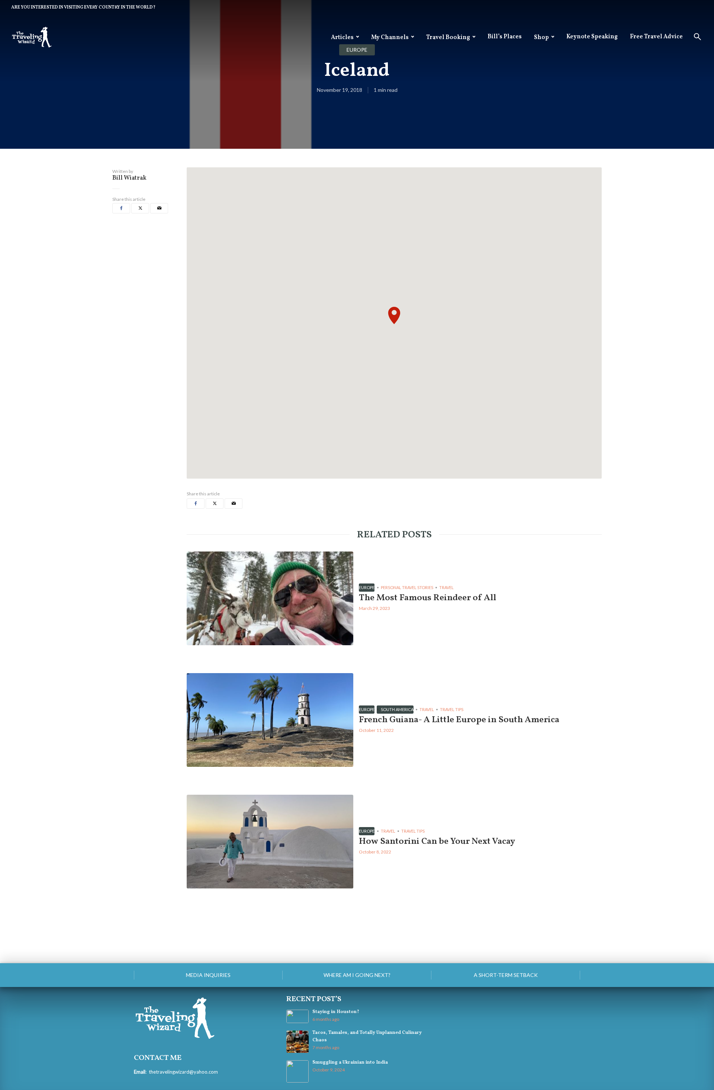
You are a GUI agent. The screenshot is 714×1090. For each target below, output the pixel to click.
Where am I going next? (357, 975)
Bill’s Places (505, 37)
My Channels (390, 37)
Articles (342, 37)
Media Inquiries (208, 975)
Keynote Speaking (592, 37)
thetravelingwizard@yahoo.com (183, 1072)
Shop (541, 37)
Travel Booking (448, 37)
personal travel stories (407, 587)
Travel (446, 587)
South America (397, 709)
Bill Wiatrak (129, 178)
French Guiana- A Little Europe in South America (459, 720)
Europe (366, 587)
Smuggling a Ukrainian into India (350, 1062)
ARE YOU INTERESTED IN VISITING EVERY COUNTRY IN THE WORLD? (83, 7)
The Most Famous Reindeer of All (427, 598)
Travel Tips (451, 709)
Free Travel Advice (656, 37)
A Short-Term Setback (506, 975)
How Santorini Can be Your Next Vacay (437, 841)
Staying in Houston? (335, 1012)
